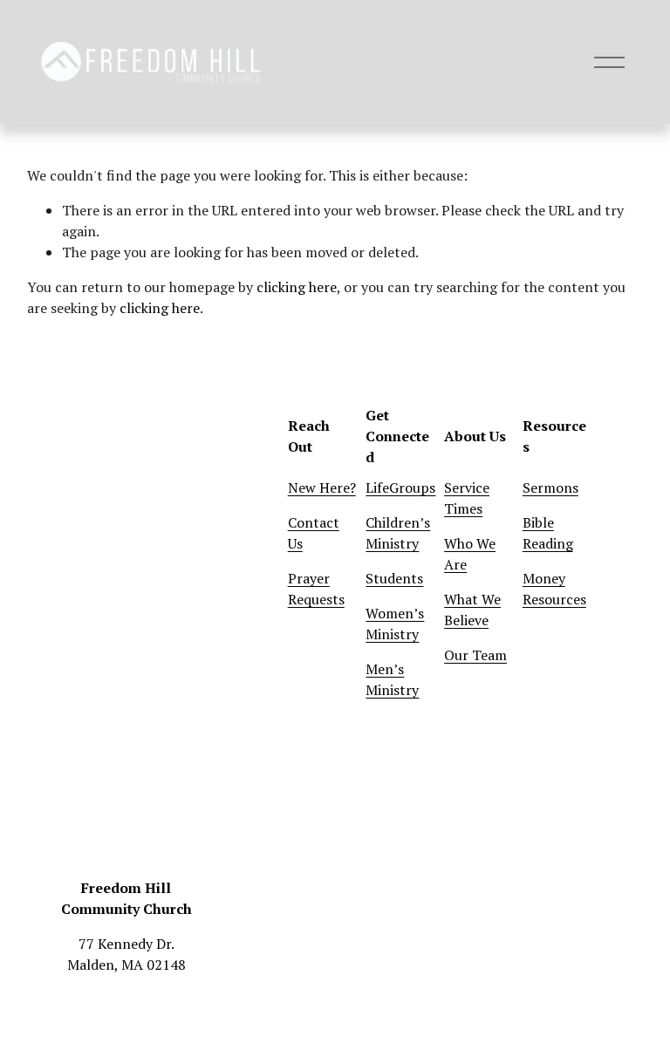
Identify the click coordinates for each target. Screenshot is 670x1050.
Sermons (550, 487)
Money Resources (554, 589)
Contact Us (313, 533)
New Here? (322, 487)
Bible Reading (548, 533)
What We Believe (472, 610)
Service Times (466, 498)
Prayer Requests (316, 589)
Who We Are (470, 554)
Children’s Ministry (398, 533)
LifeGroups (400, 487)
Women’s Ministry (395, 623)
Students (394, 578)
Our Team (475, 655)
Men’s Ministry (392, 679)
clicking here (296, 287)
